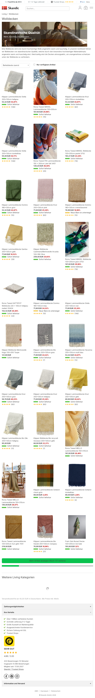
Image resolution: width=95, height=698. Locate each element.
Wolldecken (13, 14)
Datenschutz (55, 691)
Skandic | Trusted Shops (14, 669)
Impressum (44, 691)
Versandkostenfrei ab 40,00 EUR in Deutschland (21, 599)
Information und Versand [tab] (14, 683)
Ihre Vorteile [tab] (9, 612)
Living (4, 14)
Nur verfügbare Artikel (46, 65)
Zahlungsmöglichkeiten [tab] (14, 607)
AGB (36, 691)
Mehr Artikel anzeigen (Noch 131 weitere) (47, 561)
